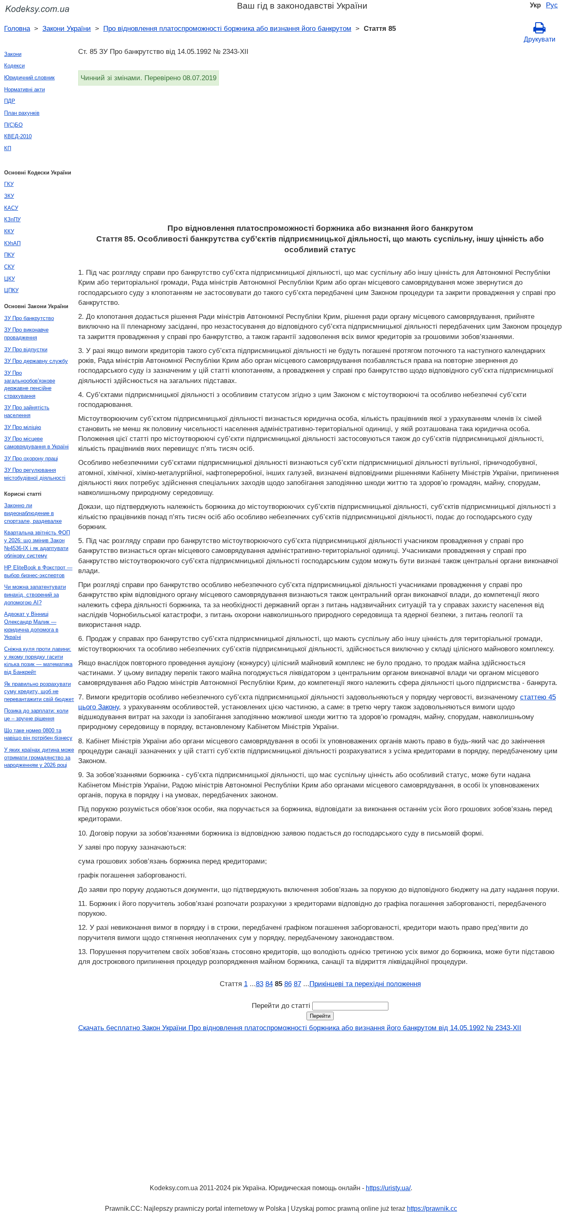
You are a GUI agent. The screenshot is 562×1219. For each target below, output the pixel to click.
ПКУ (9, 255)
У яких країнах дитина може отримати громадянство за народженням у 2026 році (39, 757)
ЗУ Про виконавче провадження (26, 334)
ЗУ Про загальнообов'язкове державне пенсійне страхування (29, 384)
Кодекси (14, 66)
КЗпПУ (12, 219)
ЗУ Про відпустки (25, 349)
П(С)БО (13, 125)
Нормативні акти (24, 89)
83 (259, 984)
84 (269, 984)
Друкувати (539, 39)
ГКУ (9, 184)
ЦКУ (9, 279)
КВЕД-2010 (18, 136)
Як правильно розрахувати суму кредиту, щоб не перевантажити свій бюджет (39, 691)
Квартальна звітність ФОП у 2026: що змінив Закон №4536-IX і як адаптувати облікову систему (37, 544)
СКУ (9, 267)
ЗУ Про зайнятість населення (26, 411)
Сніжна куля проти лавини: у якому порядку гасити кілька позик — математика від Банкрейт (38, 660)
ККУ (9, 231)
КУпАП (12, 243)
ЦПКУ (11, 290)
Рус (552, 5)
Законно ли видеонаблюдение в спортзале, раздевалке (33, 513)
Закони (12, 54)
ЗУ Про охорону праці (31, 458)
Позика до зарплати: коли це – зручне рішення (36, 715)
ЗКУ (9, 196)
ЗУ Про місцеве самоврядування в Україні (36, 443)
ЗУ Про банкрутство (29, 318)
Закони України (66, 28)
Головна (17, 28)
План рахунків (21, 113)
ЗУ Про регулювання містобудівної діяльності (34, 474)
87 (297, 984)
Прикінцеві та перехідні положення (365, 984)
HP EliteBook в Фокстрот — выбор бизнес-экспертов (38, 571)
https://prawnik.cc (432, 1208)
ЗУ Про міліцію (22, 427)
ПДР (9, 101)
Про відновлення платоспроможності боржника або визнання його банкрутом (227, 28)
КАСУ (11, 208)
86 (288, 984)
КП (7, 148)
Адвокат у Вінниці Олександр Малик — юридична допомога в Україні (31, 625)
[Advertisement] (320, 157)
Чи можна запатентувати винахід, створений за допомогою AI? (35, 594)
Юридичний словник (29, 77)
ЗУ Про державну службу (36, 361)
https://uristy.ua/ (388, 1187)
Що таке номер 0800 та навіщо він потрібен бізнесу (38, 734)
